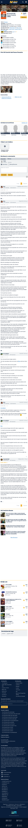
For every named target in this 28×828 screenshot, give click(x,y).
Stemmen (14, 8)
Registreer (5, 804)
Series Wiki (19, 805)
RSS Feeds (12, 808)
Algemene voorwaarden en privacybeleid (9, 807)
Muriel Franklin (4, 30)
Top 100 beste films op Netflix (8, 722)
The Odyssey (4, 683)
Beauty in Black (19, 683)
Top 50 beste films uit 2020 (7, 727)
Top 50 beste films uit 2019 (7, 730)
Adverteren (22, 804)
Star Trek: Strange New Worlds (20, 694)
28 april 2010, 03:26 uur (23, 201)
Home (2, 4)
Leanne (17, 688)
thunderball (6, 459)
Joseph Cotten (18, 29)
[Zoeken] (23, 2)
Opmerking (5, 164)
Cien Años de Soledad (20, 696)
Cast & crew (7, 8)
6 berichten (3, 158)
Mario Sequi (19, 27)
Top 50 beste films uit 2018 (7, 729)
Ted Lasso (18, 689)
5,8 (14, 31)
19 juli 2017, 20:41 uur (23, 353)
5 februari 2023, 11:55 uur (22, 459)
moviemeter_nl (6, 776)
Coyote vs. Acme (5, 687)
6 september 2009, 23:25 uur (22, 186)
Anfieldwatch (4, 798)
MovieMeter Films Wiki (10, 805)
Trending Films (4, 681)
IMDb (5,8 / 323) (18, 97)
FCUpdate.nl (4, 784)
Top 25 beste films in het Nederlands (9, 732)
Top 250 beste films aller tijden (8, 712)
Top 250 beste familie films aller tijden (10, 717)
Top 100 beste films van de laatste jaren (10, 720)
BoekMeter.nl (4, 791)
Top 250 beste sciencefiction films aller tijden (11, 713)
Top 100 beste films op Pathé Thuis (9, 725)
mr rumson (6, 353)
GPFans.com (4, 786)
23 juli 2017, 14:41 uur (23, 420)
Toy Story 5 (4, 694)
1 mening (9, 158)
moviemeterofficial (7, 772)
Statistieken (20, 8)
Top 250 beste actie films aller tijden (9, 718)
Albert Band (12, 27)
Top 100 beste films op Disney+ (8, 723)
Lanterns (18, 684)
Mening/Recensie (13, 164)
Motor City (4, 689)
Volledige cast (24, 122)
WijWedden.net (5, 794)
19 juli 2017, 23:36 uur (23, 402)
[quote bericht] (26, 199)
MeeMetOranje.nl (5, 799)
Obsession (4, 696)
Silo (16, 691)
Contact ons (11, 804)
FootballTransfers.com (6, 781)
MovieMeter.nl (5, 788)
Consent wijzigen (22, 807)
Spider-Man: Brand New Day (7, 685)
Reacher (17, 686)
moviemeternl (6, 774)
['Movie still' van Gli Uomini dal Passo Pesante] (6, 89)
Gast (4, 161)
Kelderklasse (4, 796)
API (17, 808)
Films (6, 4)
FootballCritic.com (5, 782)
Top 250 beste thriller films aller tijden (9, 715)
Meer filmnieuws (14, 537)
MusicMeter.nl (5, 789)
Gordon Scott (11, 29)
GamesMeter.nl (5, 793)
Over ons (16, 804)
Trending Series (18, 681)
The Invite (4, 692)
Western (6, 22)
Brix (4, 186)
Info (2, 8)
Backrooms (4, 691)
